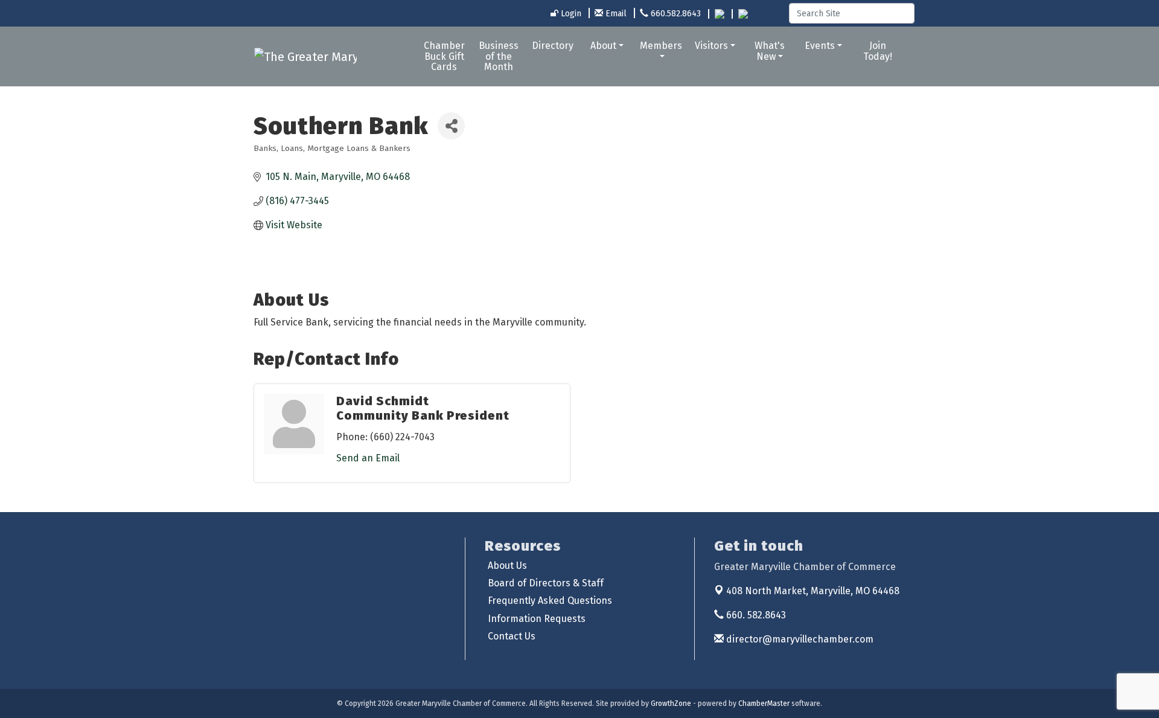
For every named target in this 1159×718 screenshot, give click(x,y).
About (603, 45)
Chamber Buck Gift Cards (444, 56)
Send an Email (368, 458)
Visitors (711, 45)
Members (661, 45)
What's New (770, 51)
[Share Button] (451, 125)
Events (820, 45)
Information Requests (537, 618)
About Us (507, 565)
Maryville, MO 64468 (812, 591)
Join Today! (877, 51)
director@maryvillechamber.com (798, 639)
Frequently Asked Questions (550, 600)
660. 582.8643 (755, 615)
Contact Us (511, 636)
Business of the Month (499, 56)
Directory (552, 45)
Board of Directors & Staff (546, 583)
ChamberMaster (764, 703)
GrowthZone (671, 703)
